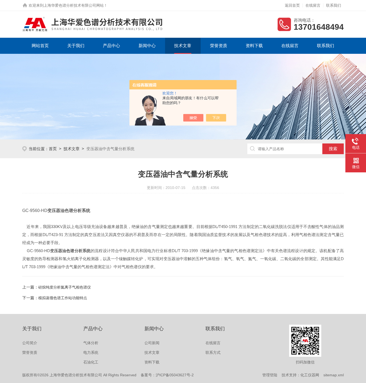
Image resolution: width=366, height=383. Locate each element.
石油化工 (90, 362)
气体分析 (90, 343)
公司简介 (29, 343)
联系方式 (213, 352)
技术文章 (182, 45)
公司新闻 (151, 343)
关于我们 (75, 45)
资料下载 (254, 45)
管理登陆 (269, 375)
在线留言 (312, 5)
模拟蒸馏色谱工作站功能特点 (62, 298)
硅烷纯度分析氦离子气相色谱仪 (64, 287)
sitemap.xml (333, 375)
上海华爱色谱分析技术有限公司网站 (74, 5)
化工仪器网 (309, 375)
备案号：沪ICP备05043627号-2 (167, 375)
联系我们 (333, 5)
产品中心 (111, 45)
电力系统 (90, 352)
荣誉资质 (218, 45)
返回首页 (292, 5)
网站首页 (40, 45)
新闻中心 (147, 45)
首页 (53, 148)
